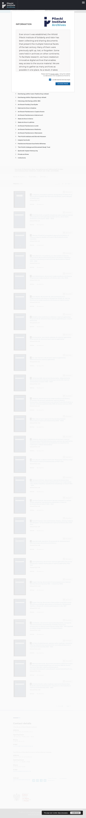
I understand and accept (61, 80)
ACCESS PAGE (63, 83)
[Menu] (83, 1)
